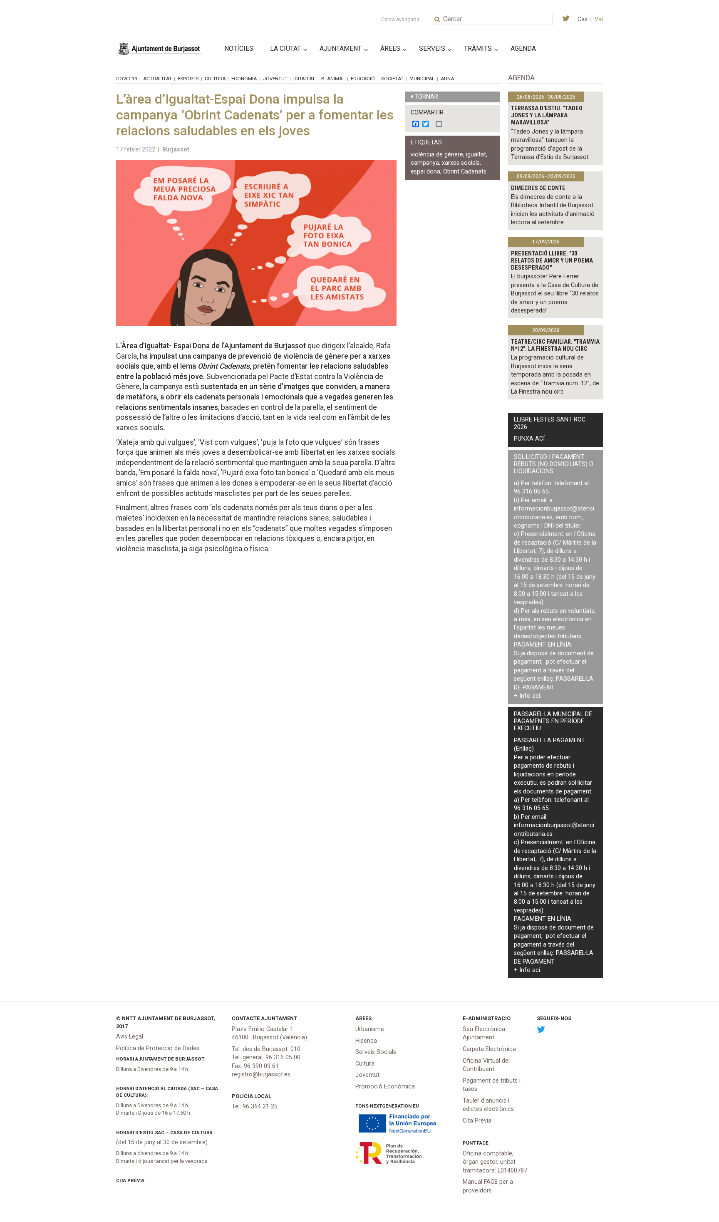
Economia (244, 79)
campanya (425, 162)
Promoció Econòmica (385, 1086)
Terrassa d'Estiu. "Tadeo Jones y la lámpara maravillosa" (547, 115)
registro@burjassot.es (261, 1074)
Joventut (275, 79)
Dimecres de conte (538, 188)
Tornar (426, 96)
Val (599, 19)
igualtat (476, 154)
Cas (583, 19)
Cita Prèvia (130, 1180)
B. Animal (333, 79)
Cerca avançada (400, 19)
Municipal (421, 79)
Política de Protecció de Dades (157, 1048)
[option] (256, 243)
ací (536, 695)
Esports (188, 79)
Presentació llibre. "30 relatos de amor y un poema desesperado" (552, 261)
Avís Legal (129, 1036)
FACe (482, 1143)
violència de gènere (437, 154)
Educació (363, 79)
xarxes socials (461, 162)
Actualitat (157, 79)
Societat (392, 79)
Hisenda (366, 1040)
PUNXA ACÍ (529, 438)
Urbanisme (369, 1029)
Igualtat (304, 79)
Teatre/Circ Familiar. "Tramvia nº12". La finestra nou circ (555, 345)
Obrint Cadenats (464, 171)
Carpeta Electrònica (489, 1049)
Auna (447, 79)
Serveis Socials (375, 1052)
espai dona (425, 171)
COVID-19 (126, 79)
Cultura (215, 79)
